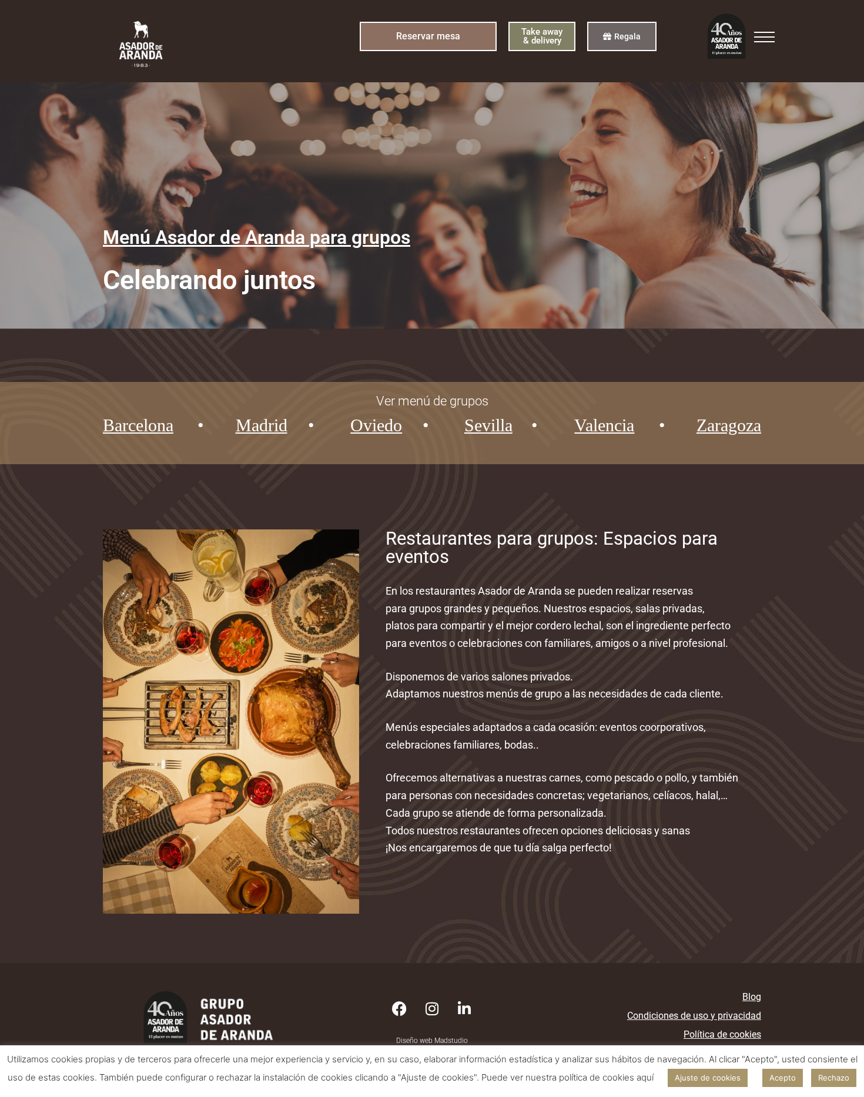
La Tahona (267, 479)
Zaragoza (728, 425)
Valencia (604, 425)
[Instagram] (432, 1009)
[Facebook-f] (399, 1009)
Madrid (261, 425)
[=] (764, 40)
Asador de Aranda (289, 452)
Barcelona (138, 425)
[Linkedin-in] (464, 1009)
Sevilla (488, 425)
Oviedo (376, 425)
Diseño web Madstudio (432, 1040)
